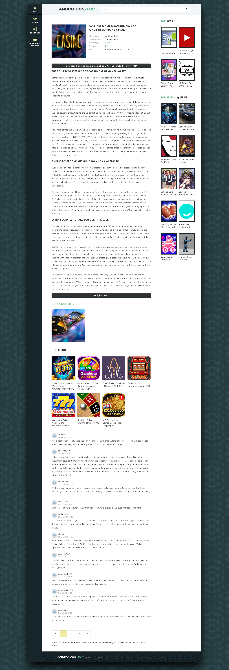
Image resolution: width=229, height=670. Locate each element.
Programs (35, 33)
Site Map (106, 657)
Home (35, 12)
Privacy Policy (118, 657)
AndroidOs (77, 9)
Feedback (130, 657)
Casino (108, 42)
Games (35, 22)
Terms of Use (160, 657)
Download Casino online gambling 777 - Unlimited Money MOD (101, 65)
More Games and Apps (34, 45)
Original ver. (101, 295)
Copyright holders (144, 657)
